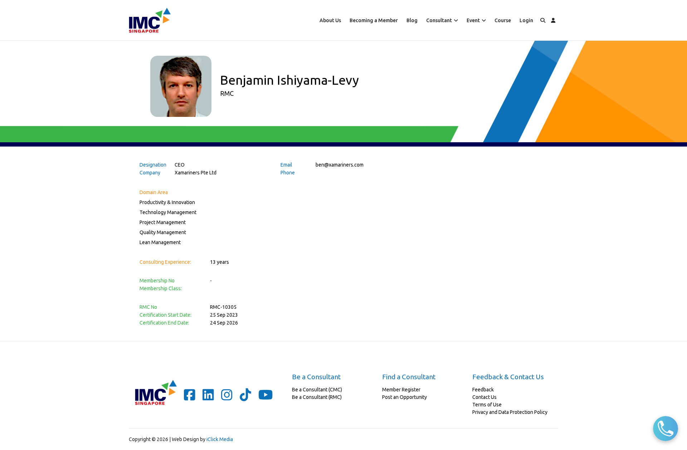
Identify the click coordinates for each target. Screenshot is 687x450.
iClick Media (219, 439)
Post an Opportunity (404, 397)
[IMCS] (150, 20)
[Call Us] (665, 428)
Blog (412, 20)
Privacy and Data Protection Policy (509, 412)
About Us (330, 20)
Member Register (401, 389)
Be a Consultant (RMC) (317, 397)
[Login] (553, 20)
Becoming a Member (374, 20)
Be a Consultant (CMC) (317, 389)
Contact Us (484, 397)
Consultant (439, 20)
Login (526, 20)
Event (473, 20)
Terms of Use (487, 404)
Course (502, 20)
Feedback (483, 389)
